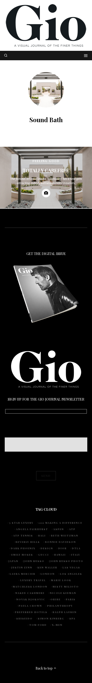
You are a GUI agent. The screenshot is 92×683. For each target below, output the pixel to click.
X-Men (57, 625)
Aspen (58, 529)
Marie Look (61, 580)
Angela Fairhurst (32, 529)
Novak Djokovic (30, 599)
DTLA (76, 548)
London (48, 573)
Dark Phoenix (23, 548)
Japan (13, 561)
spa (72, 618)
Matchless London (30, 586)
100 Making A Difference (60, 522)
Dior (62, 548)
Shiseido (24, 618)
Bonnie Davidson (60, 542)
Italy (75, 554)
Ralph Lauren (65, 612)
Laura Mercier (22, 573)
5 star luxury (21, 522)
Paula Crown (30, 605)
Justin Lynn (21, 567)
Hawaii (60, 554)
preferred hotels (31, 612)
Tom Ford (38, 625)
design (47, 548)
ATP (72, 529)
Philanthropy (60, 605)
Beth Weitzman (64, 535)
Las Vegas (71, 567)
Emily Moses (22, 554)
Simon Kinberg (51, 618)
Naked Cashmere (30, 593)
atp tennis (23, 535)
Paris (70, 599)
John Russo (34, 561)
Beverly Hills (28, 542)
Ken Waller (47, 567)
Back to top (44, 668)
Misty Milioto (66, 586)
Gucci (43, 554)
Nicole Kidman (63, 593)
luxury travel (33, 580)
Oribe (55, 599)
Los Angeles (71, 573)
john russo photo (66, 561)
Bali (42, 535)
